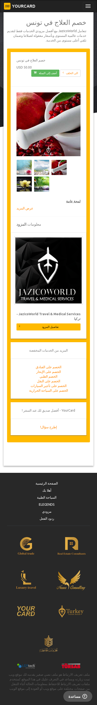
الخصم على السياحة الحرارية (48, 390)
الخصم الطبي (48, 376)
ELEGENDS (47, 504)
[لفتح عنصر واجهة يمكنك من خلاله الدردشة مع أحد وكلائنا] (77, 697)
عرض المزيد (24, 208)
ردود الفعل (47, 518)
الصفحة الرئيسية (47, 483)
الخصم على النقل (48, 381)
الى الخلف (72, 73)
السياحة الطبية (47, 497)
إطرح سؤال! (48, 427)
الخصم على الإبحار (48, 372)
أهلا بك (46, 490)
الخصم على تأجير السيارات (49, 386)
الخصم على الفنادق (48, 367)
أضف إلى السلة (48, 73)
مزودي (47, 511)
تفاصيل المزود (50, 326)
